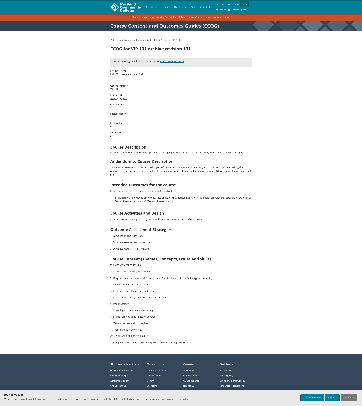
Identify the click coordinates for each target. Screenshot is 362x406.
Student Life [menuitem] (205, 7)
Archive (166, 40)
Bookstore (152, 385)
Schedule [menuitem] (181, 7)
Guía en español (191, 380)
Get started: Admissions (121, 370)
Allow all (332, 397)
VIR (173, 40)
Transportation (154, 375)
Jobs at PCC (188, 385)
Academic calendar (119, 380)
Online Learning (118, 385)
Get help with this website (232, 380)
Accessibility (225, 370)
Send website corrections (232, 385)
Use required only (312, 397)
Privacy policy (226, 375)
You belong (188, 370)
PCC (112, 40)
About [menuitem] (194, 7)
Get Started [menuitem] (151, 7)
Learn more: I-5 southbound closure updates (205, 17)
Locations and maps (156, 370)
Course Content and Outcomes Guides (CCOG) (164, 25)
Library (150, 380)
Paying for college (119, 375)
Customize (349, 397)
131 (179, 40)
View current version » (172, 61)
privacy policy (181, 399)
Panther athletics (191, 375)
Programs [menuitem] (166, 7)
